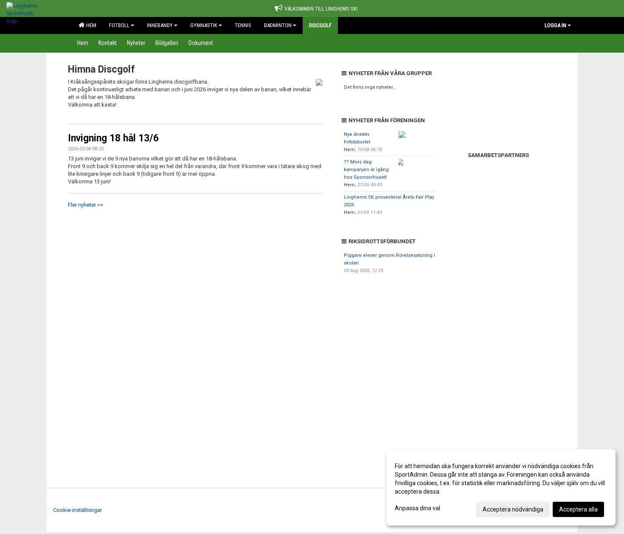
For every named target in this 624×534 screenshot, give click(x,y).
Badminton (278, 25)
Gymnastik (203, 25)
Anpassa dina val (417, 508)
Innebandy (160, 25)
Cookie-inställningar (77, 510)
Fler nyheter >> (85, 205)
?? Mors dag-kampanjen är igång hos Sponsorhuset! (366, 169)
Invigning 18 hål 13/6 (113, 138)
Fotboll (119, 25)
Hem (90, 25)
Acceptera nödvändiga (513, 509)
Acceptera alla (578, 509)
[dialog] (501, 487)
